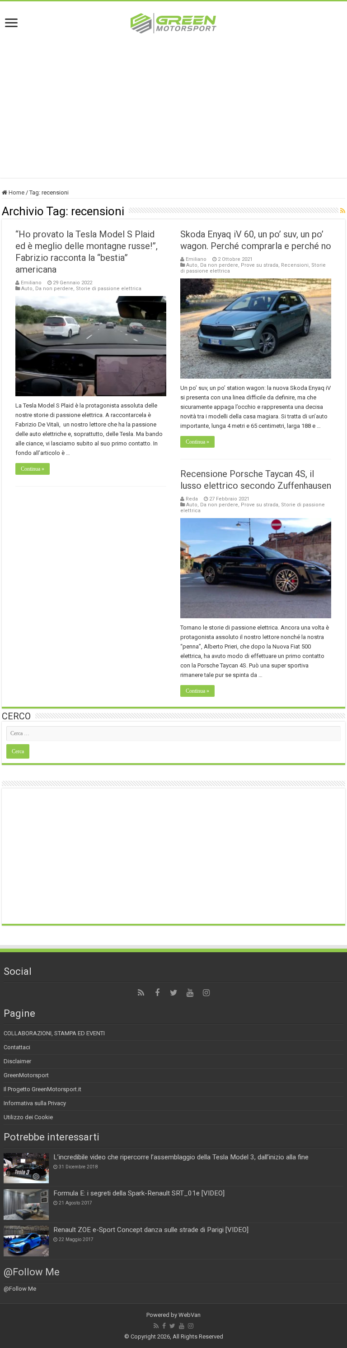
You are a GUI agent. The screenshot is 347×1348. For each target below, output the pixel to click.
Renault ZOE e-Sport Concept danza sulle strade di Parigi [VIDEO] (151, 1230)
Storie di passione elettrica (108, 289)
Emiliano (31, 283)
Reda (192, 499)
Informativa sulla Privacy (35, 1103)
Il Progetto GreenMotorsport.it (42, 1089)
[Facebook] (157, 993)
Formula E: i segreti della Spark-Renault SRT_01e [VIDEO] (139, 1193)
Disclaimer (17, 1061)
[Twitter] (173, 993)
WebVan (189, 1314)
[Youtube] (190, 993)
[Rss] (141, 993)
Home (15, 192)
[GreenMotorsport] (173, 21)
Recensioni (295, 265)
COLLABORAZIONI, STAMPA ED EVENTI (54, 1033)
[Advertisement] (173, 101)
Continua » (32, 469)
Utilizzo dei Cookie (28, 1117)
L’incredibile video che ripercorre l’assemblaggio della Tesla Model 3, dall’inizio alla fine (181, 1157)
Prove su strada (259, 265)
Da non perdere (54, 289)
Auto (27, 289)
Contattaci (17, 1047)
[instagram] (206, 993)
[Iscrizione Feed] (342, 210)
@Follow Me (32, 1272)
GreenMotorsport (26, 1075)
